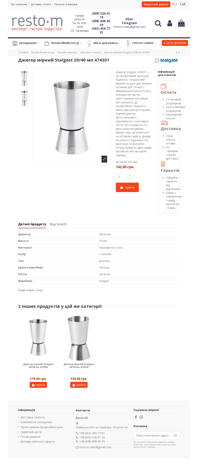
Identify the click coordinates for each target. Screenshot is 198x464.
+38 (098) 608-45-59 (92, 441)
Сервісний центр (31, 432)
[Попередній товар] (177, 52)
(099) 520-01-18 (101, 15)
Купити (130, 187)
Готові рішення (30, 437)
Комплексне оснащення (36, 422)
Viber (129, 19)
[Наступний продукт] (179, 52)
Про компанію (19, 4)
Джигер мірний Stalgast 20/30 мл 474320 (78, 366)
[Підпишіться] (176, 435)
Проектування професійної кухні (41, 427)
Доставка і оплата (41, 4)
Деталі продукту (32, 224)
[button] (175, 43)
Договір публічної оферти (37, 441)
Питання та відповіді (65, 4)
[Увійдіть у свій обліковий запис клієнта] (169, 23)
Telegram (129, 23)
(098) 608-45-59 (101, 23)
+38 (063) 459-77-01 (92, 433)
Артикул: (121, 162)
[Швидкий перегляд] (54, 319)
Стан (21, 290)
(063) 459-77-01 (101, 30)
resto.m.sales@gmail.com (129, 27)
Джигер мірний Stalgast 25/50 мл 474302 (38, 366)
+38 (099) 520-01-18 (92, 437)
